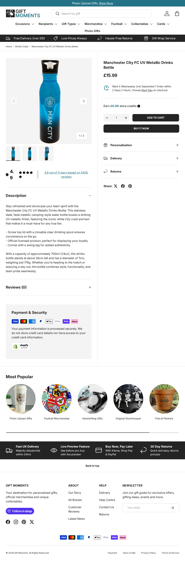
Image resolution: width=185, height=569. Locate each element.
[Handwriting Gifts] (92, 399)
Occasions (22, 24)
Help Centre (107, 500)
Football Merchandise (56, 418)
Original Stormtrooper (128, 418)
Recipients (46, 24)
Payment (112, 552)
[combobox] (101, 13)
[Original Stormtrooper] (128, 399)
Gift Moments (21, 552)
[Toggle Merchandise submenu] (105, 24)
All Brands (75, 500)
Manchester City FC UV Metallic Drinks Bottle (55, 46)
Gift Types (69, 24)
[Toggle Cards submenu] (168, 24)
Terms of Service (170, 552)
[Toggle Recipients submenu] (56, 24)
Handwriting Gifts (92, 418)
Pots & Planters (164, 418)
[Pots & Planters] (164, 399)
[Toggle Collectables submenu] (151, 24)
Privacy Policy (148, 552)
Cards (161, 24)
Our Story (74, 492)
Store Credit (129, 552)
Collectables (139, 24)
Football (116, 24)
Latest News (76, 518)
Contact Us (106, 507)
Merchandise (94, 24)
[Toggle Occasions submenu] (33, 24)
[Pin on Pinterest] (130, 186)
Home (9, 46)
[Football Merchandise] (56, 399)
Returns (104, 514)
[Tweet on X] (115, 186)
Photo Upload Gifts (21, 418)
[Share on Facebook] (122, 186)
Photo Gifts (92, 31)
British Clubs (21, 46)
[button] (177, 14)
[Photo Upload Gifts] (21, 399)
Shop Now (106, 3)
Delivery (104, 492)
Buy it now (141, 128)
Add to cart (155, 117)
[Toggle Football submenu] (125, 24)
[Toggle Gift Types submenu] (79, 24)
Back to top (92, 465)
